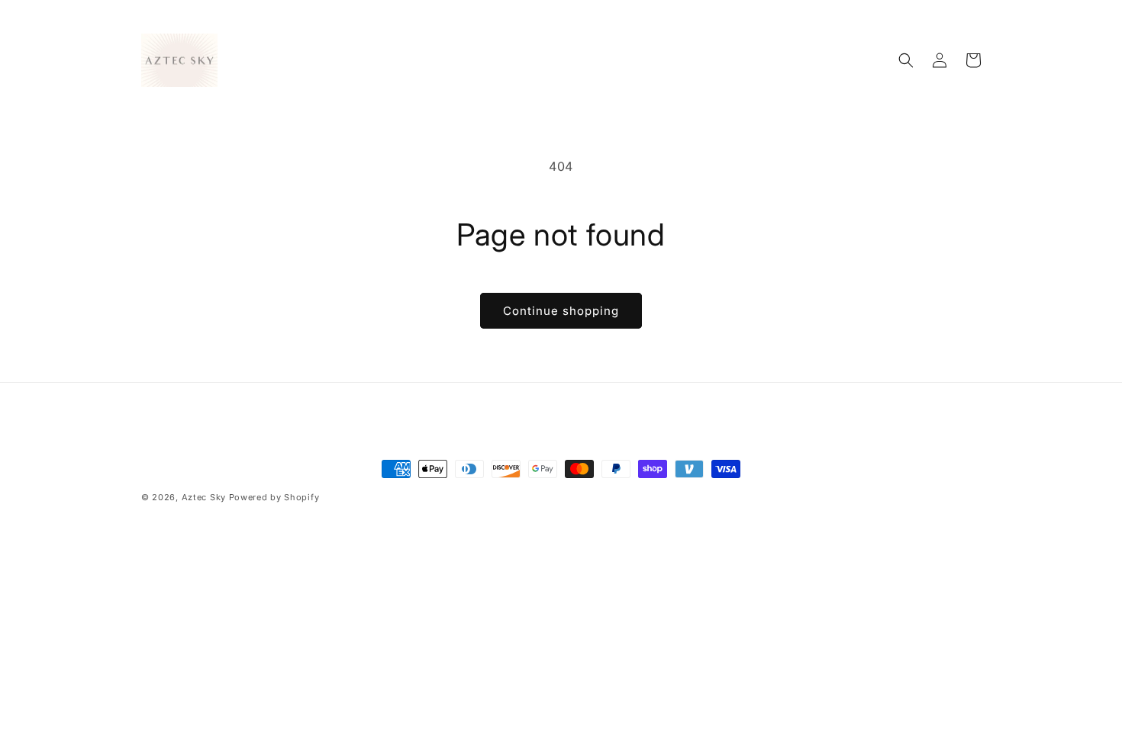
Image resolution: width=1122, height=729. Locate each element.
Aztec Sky (204, 497)
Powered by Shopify (274, 497)
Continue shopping (561, 310)
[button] (906, 60)
